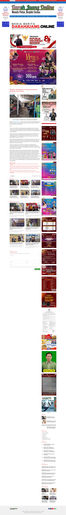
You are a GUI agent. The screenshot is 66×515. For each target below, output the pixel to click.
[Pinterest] (52, 509)
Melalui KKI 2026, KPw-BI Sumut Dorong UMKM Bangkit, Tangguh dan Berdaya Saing (48, 483)
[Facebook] (49, 509)
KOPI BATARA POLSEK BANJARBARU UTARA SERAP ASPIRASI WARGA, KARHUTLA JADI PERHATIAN (24, 167)
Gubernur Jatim (44, 437)
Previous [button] (42, 404)
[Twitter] (50, 509)
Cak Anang (44, 434)
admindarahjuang (14, 92)
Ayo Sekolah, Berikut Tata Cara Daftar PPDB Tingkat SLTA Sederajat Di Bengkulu (50, 457)
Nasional (15, 16)
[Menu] (10, 2)
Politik (25, 16)
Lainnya (47, 16)
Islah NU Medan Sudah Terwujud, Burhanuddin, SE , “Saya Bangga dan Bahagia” (49, 451)
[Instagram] (54, 509)
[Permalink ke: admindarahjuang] (10, 93)
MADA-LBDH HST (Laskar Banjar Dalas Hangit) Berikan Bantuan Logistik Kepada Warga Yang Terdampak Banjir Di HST (50, 461)
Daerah (19, 16)
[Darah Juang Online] (33, 9)
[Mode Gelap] (55, 2)
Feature (37, 16)
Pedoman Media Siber (25, 511)
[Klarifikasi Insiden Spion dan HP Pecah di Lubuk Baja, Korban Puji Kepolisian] (44, 421)
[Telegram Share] (38, 176)
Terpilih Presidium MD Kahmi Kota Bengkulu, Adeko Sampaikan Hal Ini (49, 448)
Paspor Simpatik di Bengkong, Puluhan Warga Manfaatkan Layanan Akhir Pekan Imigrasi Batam (17, 0)
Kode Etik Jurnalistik (33, 511)
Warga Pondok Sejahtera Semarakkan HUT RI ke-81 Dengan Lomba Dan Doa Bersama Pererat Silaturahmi (24, 164)
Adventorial (43, 16)
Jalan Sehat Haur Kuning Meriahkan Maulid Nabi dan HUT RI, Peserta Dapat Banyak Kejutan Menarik (24, 187)
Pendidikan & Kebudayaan (31, 16)
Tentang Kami (39, 511)
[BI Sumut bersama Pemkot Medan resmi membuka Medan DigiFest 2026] (53, 498)
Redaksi (42, 511)
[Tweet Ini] (34, 176)
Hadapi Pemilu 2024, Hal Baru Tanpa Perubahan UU (49, 454)
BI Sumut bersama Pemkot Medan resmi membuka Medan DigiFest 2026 (46, 0)
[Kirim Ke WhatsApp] (39, 176)
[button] (54, 2)
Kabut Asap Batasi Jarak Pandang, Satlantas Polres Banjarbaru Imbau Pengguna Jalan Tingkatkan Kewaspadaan (25, 172)
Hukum (22, 16)
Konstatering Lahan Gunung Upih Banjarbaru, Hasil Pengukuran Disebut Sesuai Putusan (23, 170)
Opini (40, 16)
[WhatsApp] (55, 509)
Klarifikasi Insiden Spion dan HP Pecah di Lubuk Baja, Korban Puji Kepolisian (51, 421)
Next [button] (55, 404)
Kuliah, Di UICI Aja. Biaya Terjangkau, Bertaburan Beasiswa (49, 445)
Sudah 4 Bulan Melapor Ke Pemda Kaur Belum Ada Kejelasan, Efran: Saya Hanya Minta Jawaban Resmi (24, 169)
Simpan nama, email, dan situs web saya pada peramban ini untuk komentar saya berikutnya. (23, 266)
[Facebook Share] (32, 176)
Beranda (11, 16)
